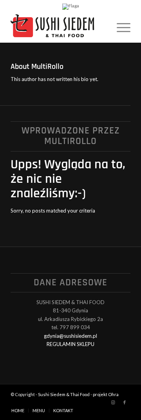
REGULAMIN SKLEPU (70, 344)
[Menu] (119, 27)
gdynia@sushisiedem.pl (70, 336)
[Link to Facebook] (124, 402)
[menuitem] (119, 27)
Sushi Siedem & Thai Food (64, 394)
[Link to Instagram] (113, 402)
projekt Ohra (106, 394)
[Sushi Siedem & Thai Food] (59, 27)
